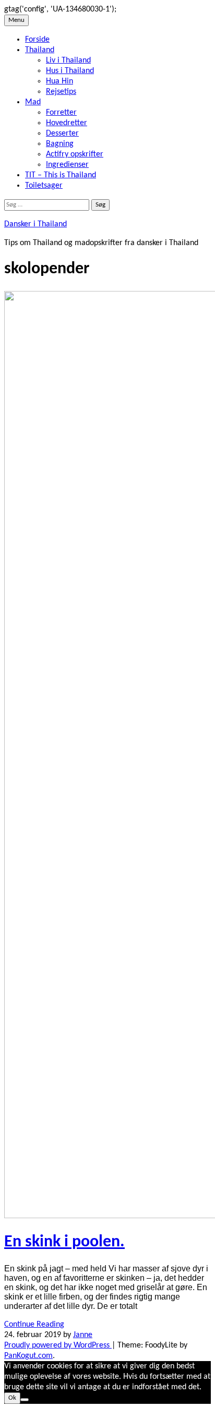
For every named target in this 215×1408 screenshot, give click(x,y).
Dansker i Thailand (35, 224)
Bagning (60, 144)
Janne (82, 1335)
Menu (16, 20)
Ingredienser (67, 165)
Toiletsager (44, 185)
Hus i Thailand (70, 71)
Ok (12, 1397)
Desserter (62, 133)
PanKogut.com (28, 1356)
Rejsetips (61, 92)
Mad (33, 102)
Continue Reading (34, 1324)
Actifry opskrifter (74, 154)
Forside (37, 39)
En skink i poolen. (64, 1242)
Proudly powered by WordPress (58, 1345)
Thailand (39, 50)
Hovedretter (66, 123)
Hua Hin (59, 81)
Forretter (61, 112)
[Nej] (24, 1399)
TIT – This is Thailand (60, 175)
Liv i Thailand (68, 60)
